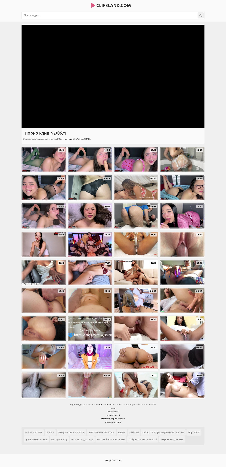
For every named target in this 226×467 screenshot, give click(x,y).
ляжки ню (134, 432)
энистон (50, 432)
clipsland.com (113, 5)
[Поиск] (201, 15)
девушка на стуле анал (172, 439)
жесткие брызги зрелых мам (111, 439)
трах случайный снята (36, 439)
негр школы (194, 432)
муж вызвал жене (33, 432)
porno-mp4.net (113, 415)
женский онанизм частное (101, 432)
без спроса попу (59, 439)
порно (113, 408)
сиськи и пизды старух (82, 439)
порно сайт (113, 411)
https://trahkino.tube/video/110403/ (74, 139)
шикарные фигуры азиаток (71, 432)
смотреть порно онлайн (113, 419)
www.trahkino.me (113, 422)
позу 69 (121, 432)
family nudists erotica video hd (143, 439)
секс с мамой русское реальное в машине (163, 432)
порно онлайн (105, 404)
